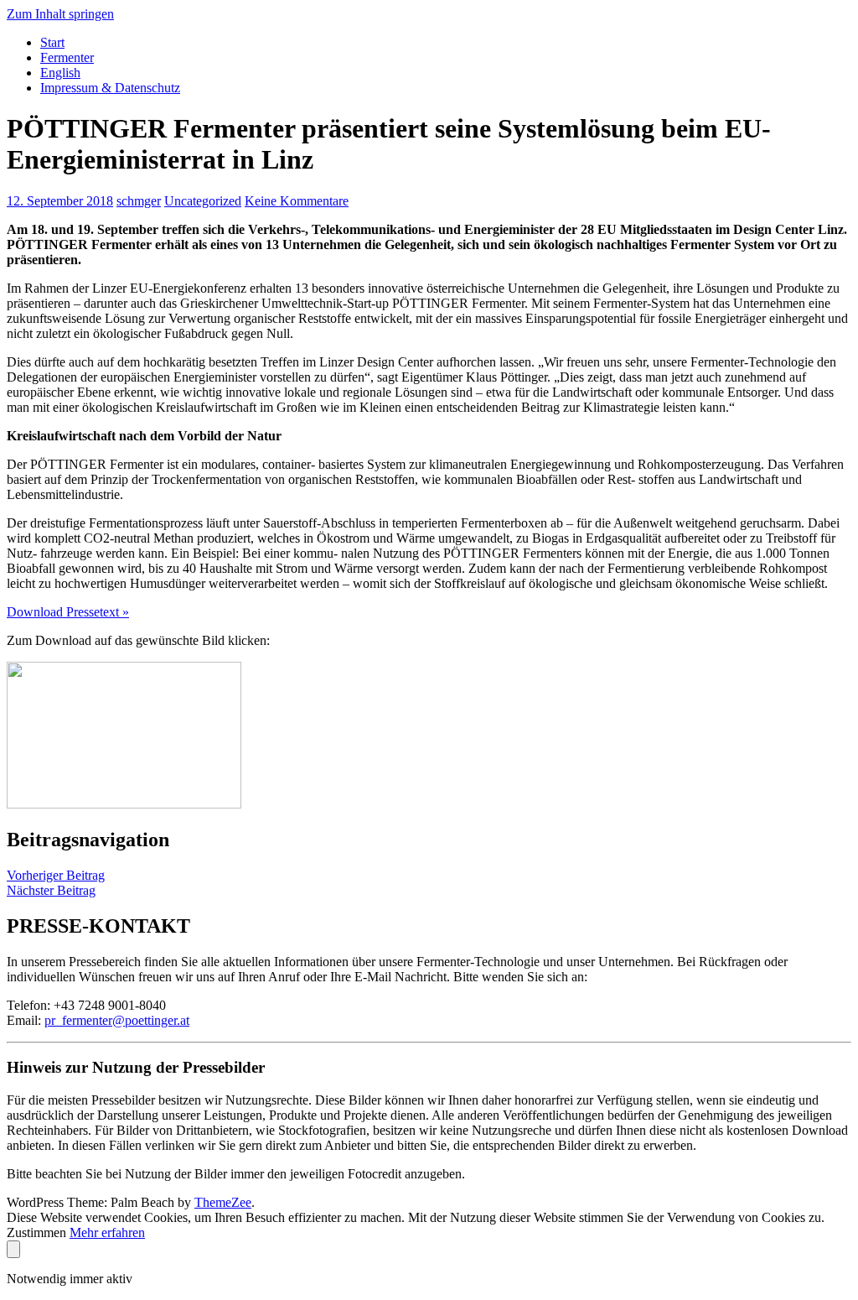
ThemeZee (222, 1202)
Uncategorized (202, 201)
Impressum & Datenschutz (110, 88)
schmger (138, 201)
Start (52, 42)
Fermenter (67, 57)
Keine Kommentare (297, 201)
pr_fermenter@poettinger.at (116, 1020)
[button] (68, 612)
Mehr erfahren (107, 1232)
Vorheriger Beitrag (56, 875)
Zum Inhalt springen (60, 14)
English (60, 72)
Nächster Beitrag (51, 890)
